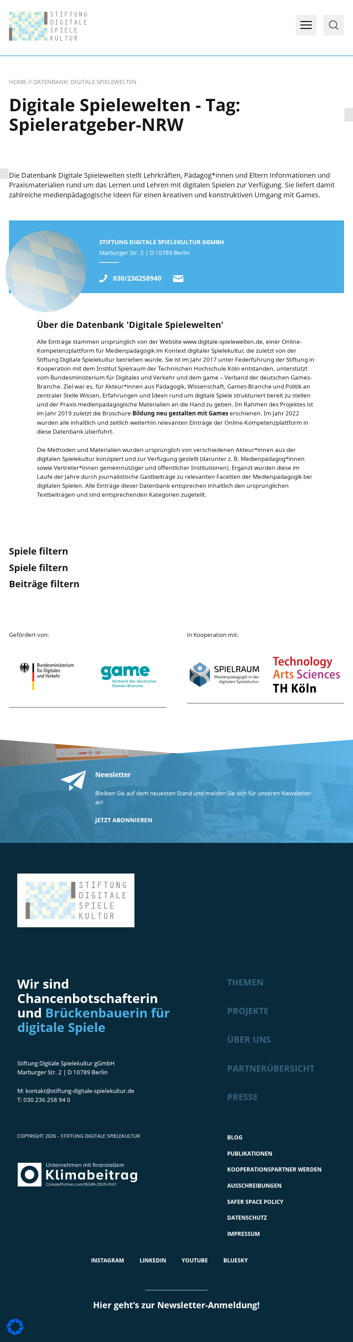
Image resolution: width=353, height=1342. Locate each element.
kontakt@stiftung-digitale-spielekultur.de (178, 278)
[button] (15, 1327)
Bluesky (235, 1260)
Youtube (195, 1260)
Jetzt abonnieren (123, 820)
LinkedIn (153, 1260)
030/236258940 (137, 278)
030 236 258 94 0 (46, 1100)
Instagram (107, 1260)
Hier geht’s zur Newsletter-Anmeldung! (176, 1305)
